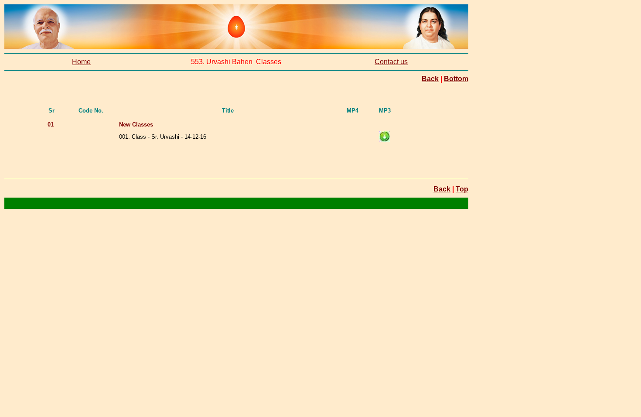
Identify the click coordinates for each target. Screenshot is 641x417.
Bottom (456, 78)
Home (81, 61)
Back (430, 78)
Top (462, 189)
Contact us (391, 61)
